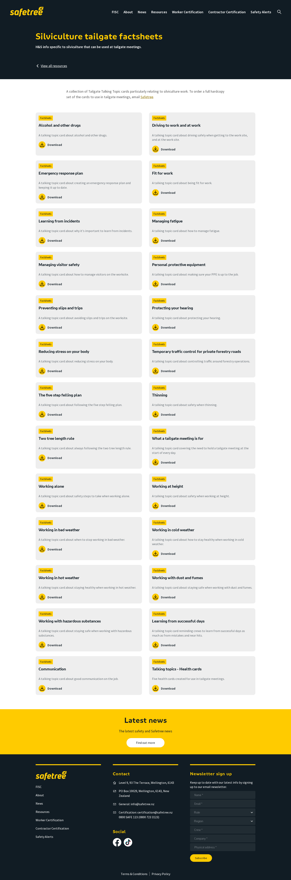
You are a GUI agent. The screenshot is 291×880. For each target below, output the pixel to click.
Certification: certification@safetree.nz (146, 812)
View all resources (54, 66)
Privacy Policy (161, 874)
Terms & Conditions (134, 874)
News (142, 12)
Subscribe (201, 858)
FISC (115, 12)
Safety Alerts (261, 12)
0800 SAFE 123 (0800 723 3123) (139, 817)
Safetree (147, 97)
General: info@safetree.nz (136, 804)
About (128, 12)
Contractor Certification (227, 12)
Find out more (145, 743)
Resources (159, 12)
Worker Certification (187, 12)
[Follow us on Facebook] (117, 842)
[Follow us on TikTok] (128, 842)
